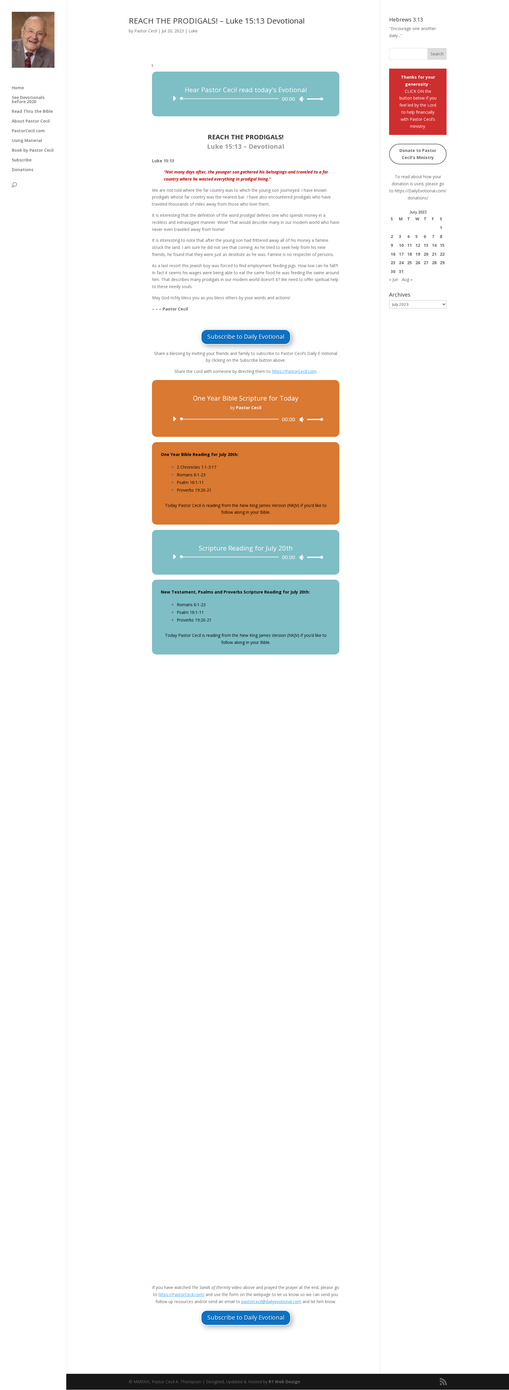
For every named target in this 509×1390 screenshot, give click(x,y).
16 (393, 254)
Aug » (407, 279)
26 (417, 262)
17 (401, 254)
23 (393, 262)
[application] (246, 99)
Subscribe (22, 160)
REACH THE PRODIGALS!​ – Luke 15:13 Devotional (217, 20)
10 (401, 245)
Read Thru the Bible (32, 111)
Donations (22, 170)
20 (426, 254)
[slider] (313, 99)
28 (434, 262)
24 (401, 262)
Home (18, 88)
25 (409, 262)
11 (409, 245)
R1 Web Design (284, 1381)
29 (442, 262)
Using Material (27, 140)
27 (426, 262)
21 (434, 254)
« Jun (393, 279)
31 (401, 271)
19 (417, 254)
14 (434, 245)
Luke (193, 31)
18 (409, 254)
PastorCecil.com (28, 131)
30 (393, 271)
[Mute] (301, 99)
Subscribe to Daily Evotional (245, 337)
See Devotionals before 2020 (28, 99)
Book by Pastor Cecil (33, 150)
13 (426, 245)
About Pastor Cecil (31, 121)
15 (442, 245)
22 (442, 254)
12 (417, 245)
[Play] (174, 98)
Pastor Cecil (145, 31)
